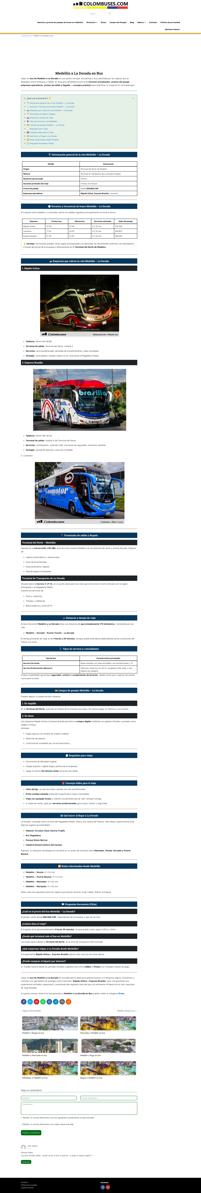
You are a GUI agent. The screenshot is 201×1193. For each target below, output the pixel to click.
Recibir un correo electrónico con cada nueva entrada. (48, 1124)
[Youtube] (108, 1187)
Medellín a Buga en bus (126, 1011)
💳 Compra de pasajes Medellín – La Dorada (45, 125)
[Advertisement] (79, 53)
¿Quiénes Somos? (172, 29)
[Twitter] (30, 1002)
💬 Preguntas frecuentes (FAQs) (40, 143)
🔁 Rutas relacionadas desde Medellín (43, 140)
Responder (26, 1162)
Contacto (153, 22)
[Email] (62, 1002)
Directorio (91, 22)
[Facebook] (24, 1002)
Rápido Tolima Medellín (32, 1011)
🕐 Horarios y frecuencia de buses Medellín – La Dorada (50, 107)
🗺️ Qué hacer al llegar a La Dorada (42, 136)
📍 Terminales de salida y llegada (41, 114)
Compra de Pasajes (118, 22)
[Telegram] (56, 1002)
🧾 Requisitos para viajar (37, 129)
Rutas (103, 22)
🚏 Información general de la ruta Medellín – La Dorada (50, 103)
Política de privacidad (170, 22)
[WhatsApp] (43, 1002)
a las (29, 1148)
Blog (132, 22)
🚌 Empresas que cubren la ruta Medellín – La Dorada (49, 110)
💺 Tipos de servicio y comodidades (42, 121)
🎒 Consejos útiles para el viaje (40, 132)
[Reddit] (68, 1002)
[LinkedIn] (49, 1002)
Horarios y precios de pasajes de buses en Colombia (60, 22)
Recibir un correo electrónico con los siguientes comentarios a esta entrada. (58, 1117)
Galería (140, 22)
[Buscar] (109, 13)
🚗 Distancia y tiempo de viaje (40, 118)
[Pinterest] (36, 1002)
